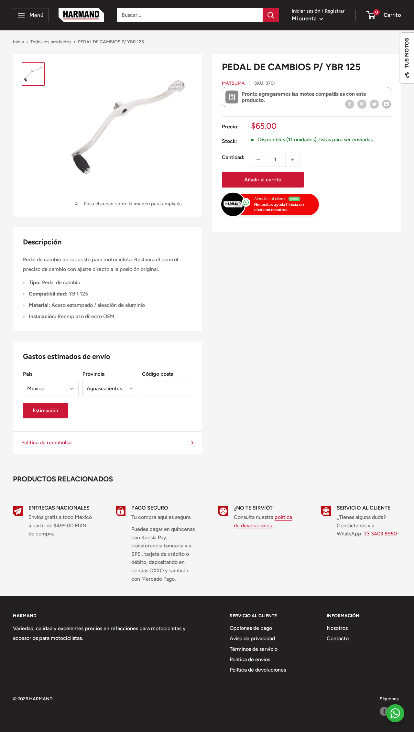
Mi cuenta (305, 18)
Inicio (18, 42)
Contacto (338, 638)
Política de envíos (250, 659)
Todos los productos (50, 42)
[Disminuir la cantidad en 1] (258, 159)
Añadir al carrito (262, 179)
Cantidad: (233, 157)
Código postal (158, 374)
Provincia (93, 374)
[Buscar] (271, 15)
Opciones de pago (251, 628)
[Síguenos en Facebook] (384, 711)
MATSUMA (233, 83)
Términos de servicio (254, 649)
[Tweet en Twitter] (374, 104)
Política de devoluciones (258, 670)
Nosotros (337, 628)
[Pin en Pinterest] (361, 104)
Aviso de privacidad (252, 638)
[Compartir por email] (386, 104)
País (27, 374)
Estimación (45, 410)
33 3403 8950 (380, 534)
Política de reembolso (46, 442)
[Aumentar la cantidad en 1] (292, 159)
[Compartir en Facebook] (349, 104)
